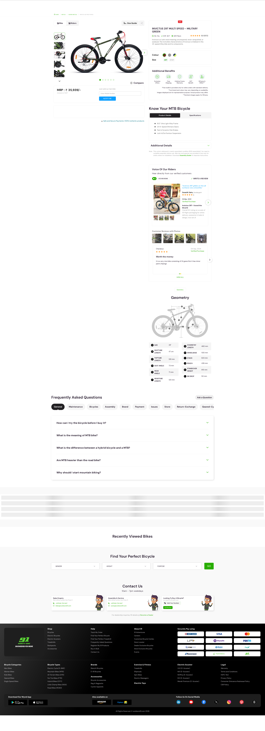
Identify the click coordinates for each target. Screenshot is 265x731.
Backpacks (52, 645)
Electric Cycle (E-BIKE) (56, 668)
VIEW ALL (180, 277)
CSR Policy (225, 685)
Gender (58, 566)
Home (57, 14)
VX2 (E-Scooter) (184, 668)
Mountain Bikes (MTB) (56, 672)
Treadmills (51, 642)
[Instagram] (229, 702)
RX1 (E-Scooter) (184, 678)
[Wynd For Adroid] (17, 702)
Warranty (224, 668)
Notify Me (107, 98)
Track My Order (96, 632)
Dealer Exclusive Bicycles (143, 645)
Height (109, 566)
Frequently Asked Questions (101, 642)
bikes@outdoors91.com (63, 605)
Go (209, 566)
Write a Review (200, 178)
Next (59, 81)
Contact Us (95, 652)
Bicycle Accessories (98, 680)
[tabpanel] (106, 53)
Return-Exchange (186, 406)
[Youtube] (191, 702)
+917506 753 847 (61, 603)
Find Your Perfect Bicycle (100, 636)
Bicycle (64, 14)
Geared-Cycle (209, 406)
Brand (125, 406)
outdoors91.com (139, 711)
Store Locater (139, 642)
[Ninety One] (24, 640)
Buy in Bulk (95, 649)
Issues (154, 406)
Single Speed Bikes (11, 681)
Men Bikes (8, 668)
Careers (137, 636)
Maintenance (76, 406)
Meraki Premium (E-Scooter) (188, 681)
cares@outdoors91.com (118, 605)
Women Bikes (9, 672)
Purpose (161, 566)
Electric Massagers (141, 678)
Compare (139, 83)
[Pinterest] (241, 702)
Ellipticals (138, 672)
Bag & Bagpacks (97, 683)
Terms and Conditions (229, 672)
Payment (139, 406)
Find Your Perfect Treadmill (101, 639)
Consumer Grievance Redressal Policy (235, 681)
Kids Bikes (8, 675)
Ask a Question (204, 397)
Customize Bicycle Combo (144, 639)
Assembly (110, 406)
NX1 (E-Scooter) (184, 672)
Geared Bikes (9, 678)
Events (136, 652)
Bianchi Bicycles (97, 668)
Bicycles (93, 406)
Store (167, 406)
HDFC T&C (225, 675)
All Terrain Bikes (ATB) (56, 675)
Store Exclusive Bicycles (143, 649)
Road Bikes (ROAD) (55, 688)
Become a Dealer (146, 615)
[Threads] (254, 702)
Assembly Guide (185, 155)
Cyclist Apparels (97, 687)
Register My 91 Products (100, 645)
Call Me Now (168, 607)
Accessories (52, 649)
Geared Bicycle (73, 14)
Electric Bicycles (54, 636)
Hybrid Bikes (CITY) (55, 681)
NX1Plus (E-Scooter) (185, 675)
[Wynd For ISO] (38, 702)
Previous (59, 29)
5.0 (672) (204, 36)
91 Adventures (139, 632)
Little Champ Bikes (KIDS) (57, 685)
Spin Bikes (138, 675)
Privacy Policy (226, 678)
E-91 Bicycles (96, 672)
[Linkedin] (178, 702)
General (58, 406)
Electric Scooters (54, 639)
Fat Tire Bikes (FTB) (55, 678)
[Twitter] (216, 702)
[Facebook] (203, 702)
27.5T (172, 60)
